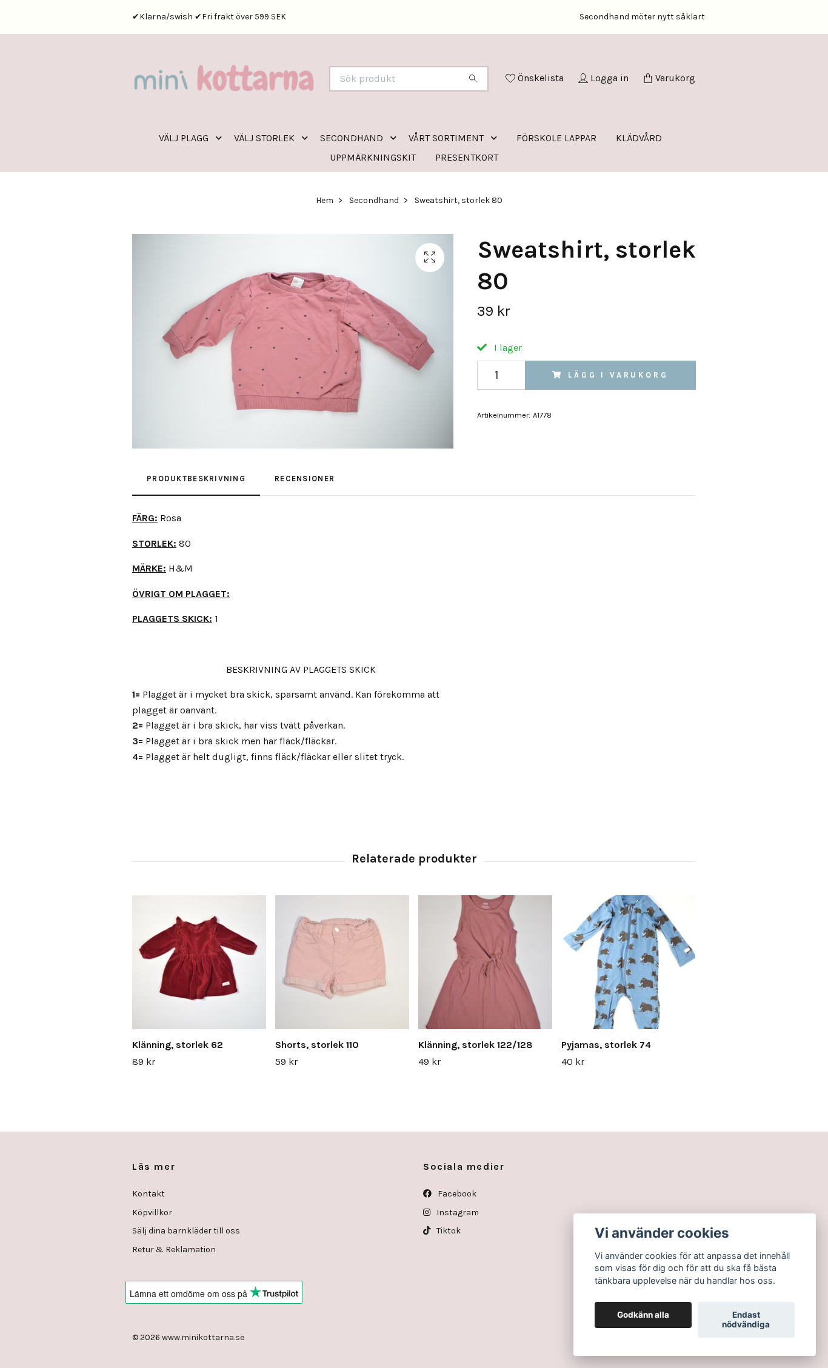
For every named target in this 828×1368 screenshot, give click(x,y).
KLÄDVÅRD (639, 188)
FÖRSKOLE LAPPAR (556, 188)
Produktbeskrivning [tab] (196, 528)
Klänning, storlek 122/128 (475, 1095)
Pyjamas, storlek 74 (606, 1095)
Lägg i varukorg (618, 425)
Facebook (456, 1244)
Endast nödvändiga (746, 1320)
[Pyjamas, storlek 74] (628, 1012)
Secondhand (374, 250)
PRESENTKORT (466, 207)
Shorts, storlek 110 (317, 1095)
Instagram (457, 1263)
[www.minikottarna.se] (273, 95)
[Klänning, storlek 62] (199, 1012)
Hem (324, 250)
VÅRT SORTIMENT (446, 188)
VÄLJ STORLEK (264, 188)
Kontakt (148, 1244)
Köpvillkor (152, 1263)
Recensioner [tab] (305, 528)
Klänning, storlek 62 (177, 1095)
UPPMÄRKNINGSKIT (373, 207)
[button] (221, 188)
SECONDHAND (351, 188)
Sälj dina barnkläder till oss (186, 1281)
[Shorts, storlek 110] (342, 1012)
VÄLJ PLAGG (184, 188)
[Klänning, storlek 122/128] (485, 1012)
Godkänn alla (643, 1315)
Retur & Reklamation (174, 1300)
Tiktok (448, 1281)
